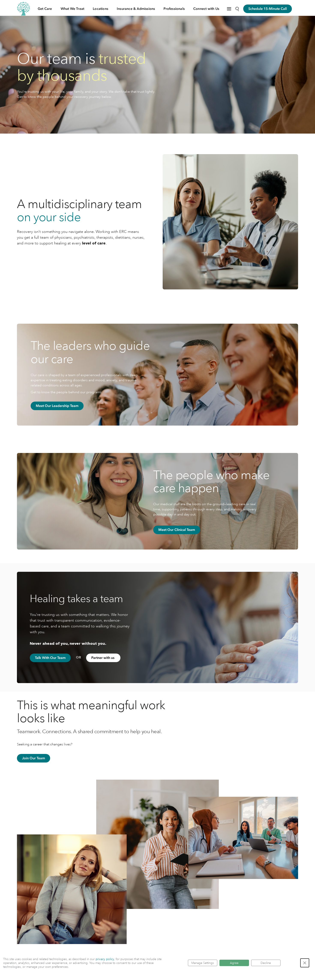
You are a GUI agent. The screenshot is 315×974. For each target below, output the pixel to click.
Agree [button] (234, 963)
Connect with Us (206, 8)
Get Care (45, 8)
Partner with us (103, 657)
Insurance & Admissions (136, 8)
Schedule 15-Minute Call (267, 8)
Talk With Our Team (50, 657)
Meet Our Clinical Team (176, 529)
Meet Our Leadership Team (57, 405)
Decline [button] (266, 963)
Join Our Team (33, 758)
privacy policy (105, 959)
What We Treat (72, 8)
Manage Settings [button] (202, 963)
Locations (100, 8)
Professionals (174, 8)
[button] (304, 963)
